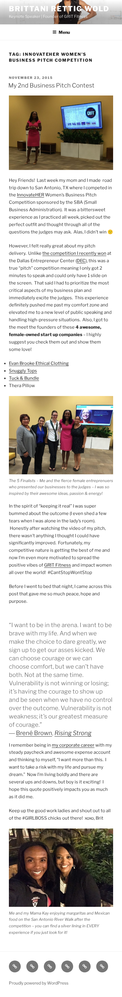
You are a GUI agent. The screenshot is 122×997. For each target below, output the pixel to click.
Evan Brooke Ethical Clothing (39, 363)
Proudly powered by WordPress (38, 982)
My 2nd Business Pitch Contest (51, 85)
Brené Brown (34, 733)
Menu (64, 32)
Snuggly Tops (23, 370)
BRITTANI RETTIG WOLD (59, 8)
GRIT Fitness (57, 565)
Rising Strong (73, 733)
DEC (81, 260)
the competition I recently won (74, 253)
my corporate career (73, 745)
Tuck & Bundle (24, 378)
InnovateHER (30, 195)
